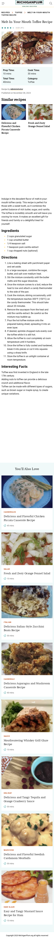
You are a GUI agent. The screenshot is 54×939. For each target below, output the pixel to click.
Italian (7, 622)
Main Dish (9, 850)
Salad (7, 569)
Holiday (8, 793)
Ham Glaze (9, 907)
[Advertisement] (27, 166)
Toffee (18, 12)
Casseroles (10, 512)
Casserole (9, 679)
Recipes (5, 12)
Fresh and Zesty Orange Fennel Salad (27, 573)
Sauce (7, 736)
